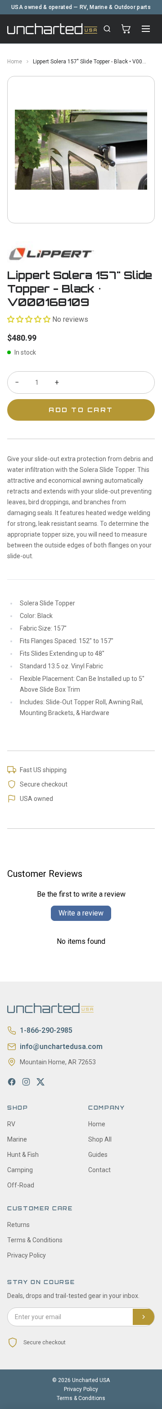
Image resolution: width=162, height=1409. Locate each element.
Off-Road (20, 1185)
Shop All (100, 1139)
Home (14, 61)
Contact (99, 1169)
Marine (17, 1139)
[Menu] (146, 29)
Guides (98, 1154)
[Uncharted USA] (52, 28)
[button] (28, 319)
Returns (18, 1224)
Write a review (81, 913)
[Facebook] (11, 1081)
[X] (40, 1081)
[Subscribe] (143, 1317)
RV (11, 1124)
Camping (20, 1169)
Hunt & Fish (23, 1154)
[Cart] (126, 29)
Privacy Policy (26, 1255)
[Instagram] (26, 1081)
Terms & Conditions (35, 1240)
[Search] (107, 29)
